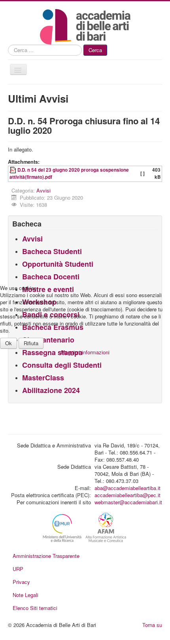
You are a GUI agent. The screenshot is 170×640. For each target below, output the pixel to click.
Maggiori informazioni (85, 352)
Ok (8, 343)
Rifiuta (31, 343)
